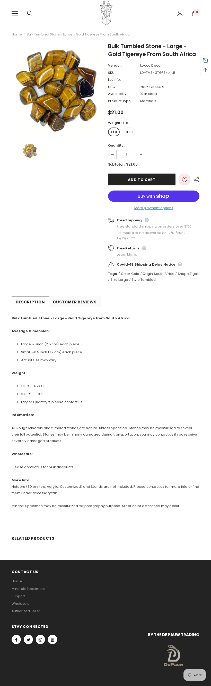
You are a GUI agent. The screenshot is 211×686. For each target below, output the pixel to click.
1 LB (114, 132)
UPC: (112, 86)
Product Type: (120, 100)
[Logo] (106, 13)
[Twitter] (28, 639)
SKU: (112, 72)
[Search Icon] (34, 13)
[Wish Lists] (184, 179)
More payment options (153, 207)
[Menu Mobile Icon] (15, 13)
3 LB (129, 132)
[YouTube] (52, 639)
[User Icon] (180, 13)
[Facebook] (16, 639)
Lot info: (114, 79)
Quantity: (116, 145)
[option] (57, 89)
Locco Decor (151, 65)
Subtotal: (116, 164)
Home (17, 34)
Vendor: (115, 65)
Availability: (117, 93)
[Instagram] (40, 639)
